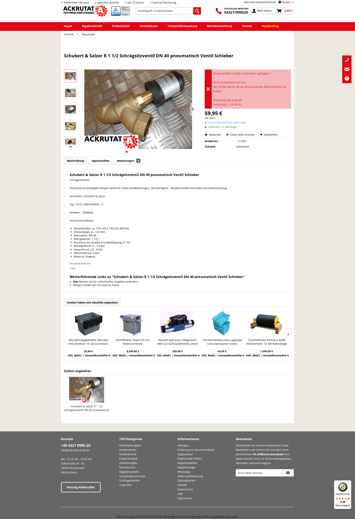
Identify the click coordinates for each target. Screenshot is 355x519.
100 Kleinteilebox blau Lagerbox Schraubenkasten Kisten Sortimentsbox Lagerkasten (222, 342)
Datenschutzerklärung (188, 516)
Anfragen (183, 445)
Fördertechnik (127, 454)
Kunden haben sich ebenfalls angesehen (92, 302)
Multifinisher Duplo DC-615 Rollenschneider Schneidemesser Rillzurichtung (133, 342)
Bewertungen (128, 160)
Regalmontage (186, 467)
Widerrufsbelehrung (190, 476)
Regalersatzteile (129, 472)
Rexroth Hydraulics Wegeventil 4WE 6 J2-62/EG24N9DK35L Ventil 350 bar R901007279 (177, 342)
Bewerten (215, 134)
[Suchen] (197, 11)
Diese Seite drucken (242, 134)
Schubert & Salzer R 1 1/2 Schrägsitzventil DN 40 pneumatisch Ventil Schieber (86, 408)
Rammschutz (127, 467)
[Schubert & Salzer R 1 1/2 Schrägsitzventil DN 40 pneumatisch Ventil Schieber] (86, 390)
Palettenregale (128, 463)
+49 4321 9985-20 (75, 445)
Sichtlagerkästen (129, 480)
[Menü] (349, 482)
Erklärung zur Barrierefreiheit (196, 450)
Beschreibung (75, 160)
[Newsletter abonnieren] (288, 472)
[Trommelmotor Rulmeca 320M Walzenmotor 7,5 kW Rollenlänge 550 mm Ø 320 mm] (266, 323)
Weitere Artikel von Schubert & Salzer (95, 285)
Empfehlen (270, 134)
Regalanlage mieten (190, 458)
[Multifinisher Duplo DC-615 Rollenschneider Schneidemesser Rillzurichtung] (132, 323)
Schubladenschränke (132, 476)
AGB (180, 494)
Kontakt (182, 485)
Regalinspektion (187, 463)
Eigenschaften (100, 160)
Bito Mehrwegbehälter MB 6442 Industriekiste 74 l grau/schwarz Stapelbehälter (88, 342)
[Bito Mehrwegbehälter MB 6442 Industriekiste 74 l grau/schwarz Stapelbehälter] (88, 323)
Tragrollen (125, 485)
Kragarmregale (128, 458)
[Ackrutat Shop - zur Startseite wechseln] (86, 12)
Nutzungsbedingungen (218, 516)
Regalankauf (185, 454)
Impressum (185, 498)
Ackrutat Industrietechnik (260, 2)
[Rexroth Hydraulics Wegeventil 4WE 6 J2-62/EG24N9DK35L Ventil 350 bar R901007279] (177, 323)
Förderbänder (127, 450)
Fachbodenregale (130, 445)
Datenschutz (185, 489)
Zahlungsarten (187, 480)
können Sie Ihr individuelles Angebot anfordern (105, 281)
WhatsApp (184, 472)
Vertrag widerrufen (81, 487)
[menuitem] (168, 11)
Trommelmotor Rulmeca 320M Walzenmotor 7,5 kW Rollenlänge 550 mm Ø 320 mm (266, 342)
